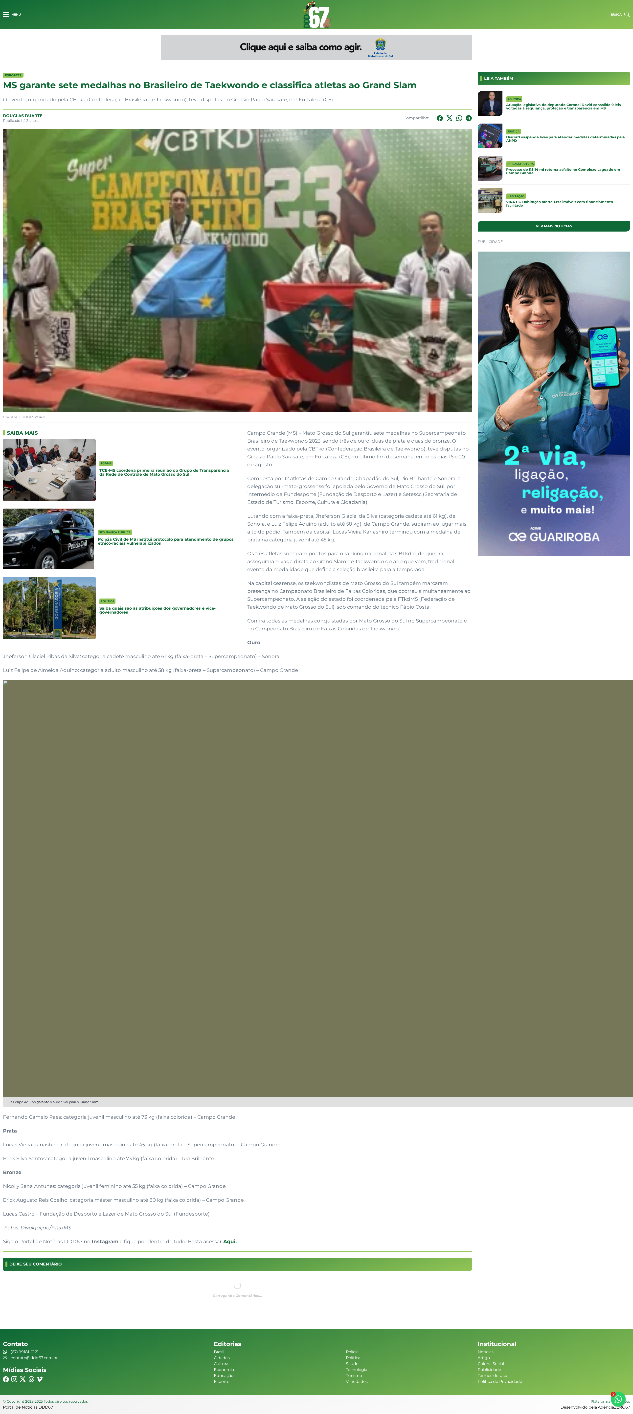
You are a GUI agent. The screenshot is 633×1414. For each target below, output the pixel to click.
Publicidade (489, 1369)
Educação (223, 1375)
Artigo (484, 1357)
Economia (224, 1369)
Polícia (352, 1352)
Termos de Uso (492, 1375)
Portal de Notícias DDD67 (316, 14)
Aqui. (229, 1241)
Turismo (354, 1375)
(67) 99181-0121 (25, 1352)
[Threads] (31, 1379)
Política (353, 1357)
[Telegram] (469, 118)
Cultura (221, 1363)
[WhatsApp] (459, 118)
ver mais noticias (554, 226)
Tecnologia (356, 1369)
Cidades (222, 1357)
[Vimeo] (40, 1379)
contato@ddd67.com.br (34, 1357)
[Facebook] (440, 118)
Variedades (357, 1381)
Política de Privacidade (500, 1381)
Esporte (221, 1381)
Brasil (219, 1352)
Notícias (486, 1352)
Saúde (352, 1363)
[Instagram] (14, 1379)
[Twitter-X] (449, 118)
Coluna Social (491, 1363)
